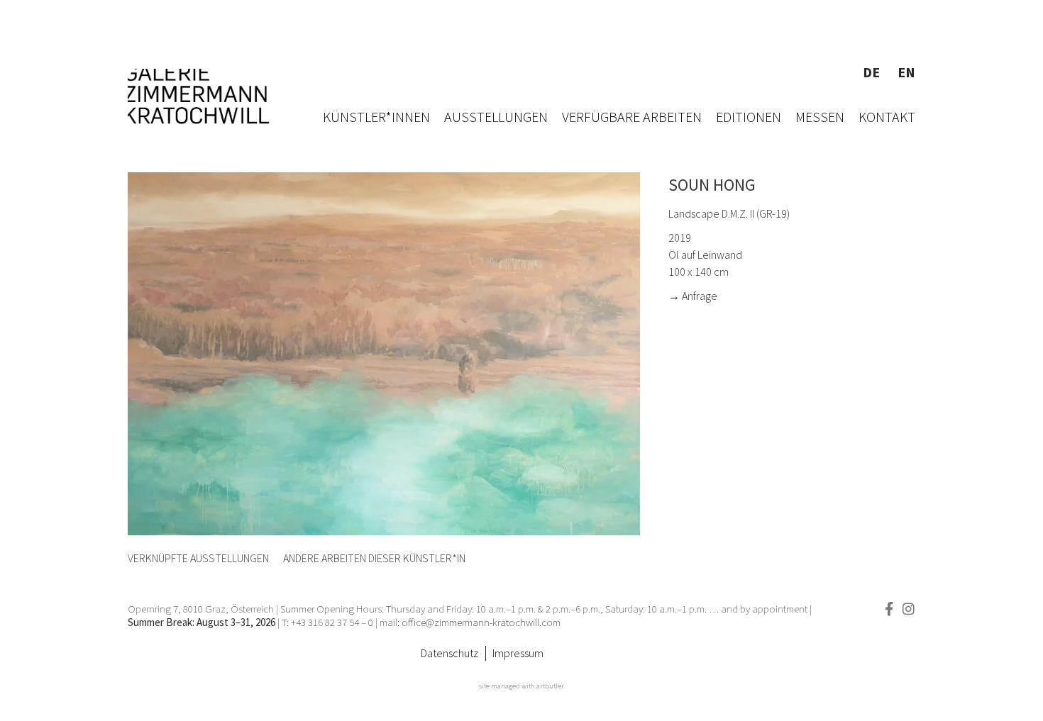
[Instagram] (908, 608)
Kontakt (887, 116)
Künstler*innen (376, 116)
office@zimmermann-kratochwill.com (482, 622)
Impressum (517, 653)
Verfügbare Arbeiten (632, 116)
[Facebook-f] (888, 608)
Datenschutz (449, 653)
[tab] (198, 557)
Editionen (748, 116)
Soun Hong (712, 185)
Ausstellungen (496, 116)
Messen (819, 116)
